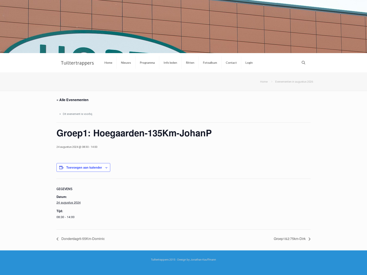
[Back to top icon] (346, 266)
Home (264, 81)
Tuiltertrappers (77, 63)
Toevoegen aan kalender (84, 167)
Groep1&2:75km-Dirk (290, 238)
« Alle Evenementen (72, 99)
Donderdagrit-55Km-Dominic (83, 238)
